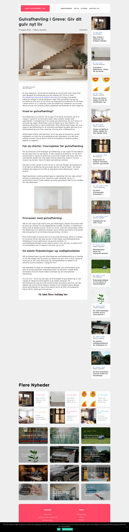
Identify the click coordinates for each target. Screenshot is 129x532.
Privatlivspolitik (67, 529)
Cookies (84, 8)
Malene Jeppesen (40, 30)
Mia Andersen (97, 34)
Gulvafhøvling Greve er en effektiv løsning (39, 97)
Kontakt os (94, 8)
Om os (76, 8)
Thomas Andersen (99, 64)
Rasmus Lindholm (98, 95)
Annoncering (66, 8)
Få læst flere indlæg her (53, 294)
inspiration (83, 30)
